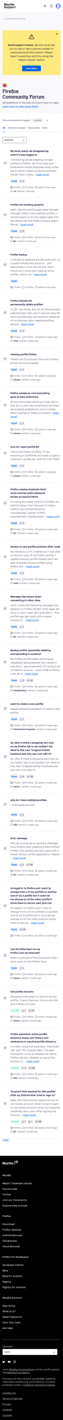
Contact (7, 1415)
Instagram (14, 1362)
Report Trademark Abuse (17, 1183)
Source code (9, 1188)
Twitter (6, 1194)
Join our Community (14, 1200)
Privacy (6, 1404)
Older (5, 1139)
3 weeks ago (41, 690)
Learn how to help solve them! (20, 106)
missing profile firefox (23, 354)
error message (18, 838)
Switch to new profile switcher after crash (35, 546)
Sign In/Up (8, 1305)
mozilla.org (9, 1393)
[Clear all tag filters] (47, 120)
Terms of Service (12, 1398)
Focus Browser (11, 1246)
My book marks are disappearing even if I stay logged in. (29, 153)
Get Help (7, 1328)
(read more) (42, 174)
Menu (51, 6)
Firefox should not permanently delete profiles (26, 302)
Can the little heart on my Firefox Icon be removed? (25, 951)
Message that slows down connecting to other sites (25, 598)
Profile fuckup (18, 254)
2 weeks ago (31, 533)
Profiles (29, 187)
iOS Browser (9, 1240)
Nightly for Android (14, 1287)
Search (45, 6)
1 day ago (30, 191)
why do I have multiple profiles (28, 800)
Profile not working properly (27, 204)
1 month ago (35, 786)
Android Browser (12, 1235)
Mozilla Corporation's (21, 1369)
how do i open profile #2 (24, 446)
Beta (5, 1270)
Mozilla (10, 1163)
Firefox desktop (11, 1229)
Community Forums (15, 18)
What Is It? (9, 1311)
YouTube (9, 1362)
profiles (37, 120)
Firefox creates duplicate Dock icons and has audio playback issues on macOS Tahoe (28, 493)
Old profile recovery (22, 991)
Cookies (7, 1409)
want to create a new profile (26, 704)
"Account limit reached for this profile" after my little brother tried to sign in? (33, 1093)
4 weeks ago (32, 825)
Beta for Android (12, 1276)
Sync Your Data (11, 1322)
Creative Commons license (39, 1385)
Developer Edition (13, 1265)
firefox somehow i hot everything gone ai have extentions (30, 395)
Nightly (6, 1281)
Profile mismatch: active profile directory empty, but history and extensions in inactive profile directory (33, 1038)
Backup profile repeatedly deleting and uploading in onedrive (30, 652)
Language (7, 1346)
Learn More (31, 68)
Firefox (17, 187)
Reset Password (12, 1316)
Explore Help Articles (15, 1205)
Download (8, 1224)
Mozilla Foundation (18, 1372)
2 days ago (31, 241)
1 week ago (32, 341)
